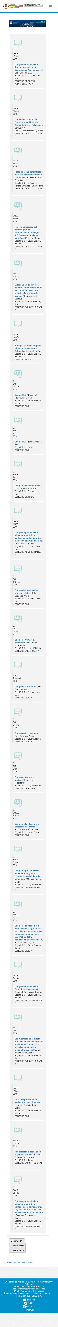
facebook (30, 1299)
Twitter (30, 1303)
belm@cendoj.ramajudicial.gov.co (30, 1288)
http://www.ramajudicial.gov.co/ (30, 1291)
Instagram (30, 1306)
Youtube (30, 1309)
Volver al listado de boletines (19, 1262)
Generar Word (17, 1250)
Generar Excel (17, 1245)
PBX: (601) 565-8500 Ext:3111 (30, 1286)
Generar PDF (17, 1240)
